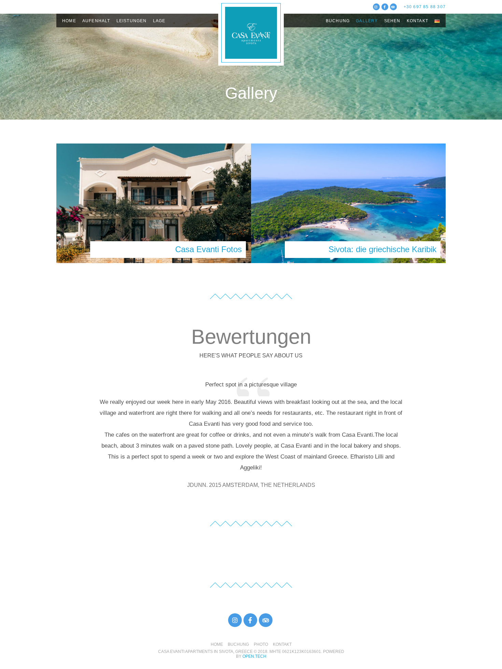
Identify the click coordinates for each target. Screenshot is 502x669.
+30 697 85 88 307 (425, 6)
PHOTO (261, 644)
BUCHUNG (338, 20)
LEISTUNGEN (131, 20)
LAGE (159, 20)
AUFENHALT (96, 20)
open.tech (254, 656)
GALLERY (367, 20)
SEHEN (392, 20)
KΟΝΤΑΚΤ (417, 20)
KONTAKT (282, 644)
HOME (69, 20)
